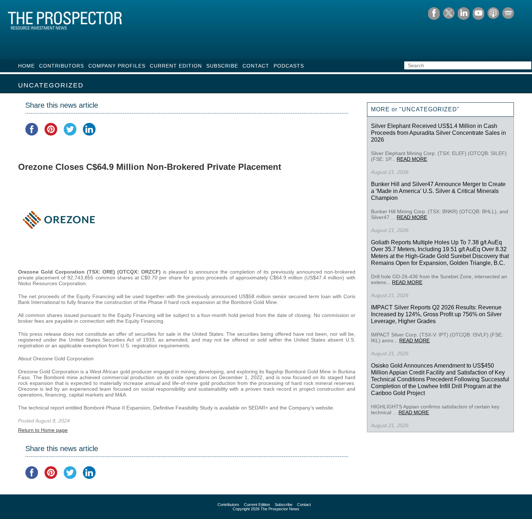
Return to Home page (43, 430)
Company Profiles (116, 66)
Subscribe (222, 66)
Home (26, 66)
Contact (255, 66)
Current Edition (176, 66)
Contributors (61, 66)
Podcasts (289, 66)
